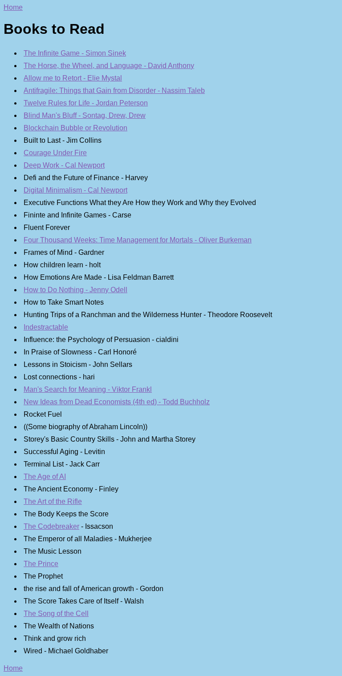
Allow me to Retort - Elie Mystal (73, 78)
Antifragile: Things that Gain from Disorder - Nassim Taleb (114, 90)
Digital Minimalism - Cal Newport (75, 190)
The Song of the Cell (56, 613)
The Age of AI (45, 476)
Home (13, 7)
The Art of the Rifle (53, 501)
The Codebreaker (51, 526)
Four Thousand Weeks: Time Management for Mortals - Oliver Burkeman (138, 240)
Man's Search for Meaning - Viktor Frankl (88, 389)
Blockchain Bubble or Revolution (75, 128)
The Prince (41, 563)
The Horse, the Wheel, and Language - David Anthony (109, 65)
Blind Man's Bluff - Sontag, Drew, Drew (85, 115)
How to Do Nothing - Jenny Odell (75, 290)
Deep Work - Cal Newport (64, 165)
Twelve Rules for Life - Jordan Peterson (86, 103)
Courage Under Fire (55, 153)
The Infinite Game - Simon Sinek (75, 53)
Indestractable (46, 327)
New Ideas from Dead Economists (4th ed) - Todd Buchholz (117, 402)
